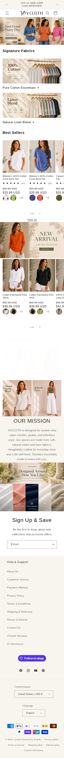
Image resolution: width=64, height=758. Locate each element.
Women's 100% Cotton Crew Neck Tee (15, 177)
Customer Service (18, 579)
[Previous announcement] (6, 5)
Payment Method (17, 587)
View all (32, 219)
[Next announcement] (57, 5)
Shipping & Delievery (20, 611)
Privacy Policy (15, 595)
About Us (12, 571)
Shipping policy (35, 745)
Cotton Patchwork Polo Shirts (15, 296)
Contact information (33, 750)
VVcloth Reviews (17, 635)
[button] (7, 13)
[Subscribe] (53, 544)
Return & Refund (17, 619)
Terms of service (16, 745)
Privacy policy (51, 739)
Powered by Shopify (31, 739)
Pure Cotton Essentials (19, 87)
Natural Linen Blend (17, 122)
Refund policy (53, 745)
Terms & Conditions (19, 603)
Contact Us (14, 627)
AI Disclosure (15, 643)
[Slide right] (40, 213)
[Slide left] (24, 213)
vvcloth (17, 739)
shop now (32, 30)
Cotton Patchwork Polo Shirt (41, 296)
